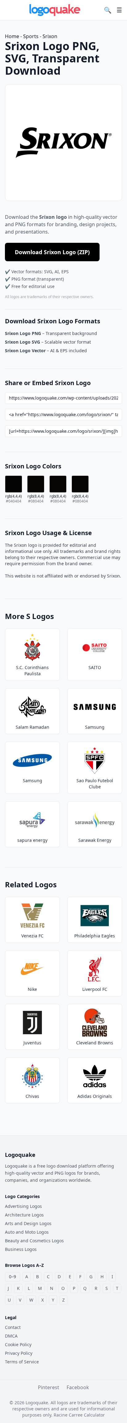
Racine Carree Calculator (79, 1415)
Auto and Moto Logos (27, 1232)
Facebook (78, 1387)
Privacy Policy (18, 1353)
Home (12, 36)
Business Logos (21, 1249)
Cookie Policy (18, 1344)
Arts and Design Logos (28, 1223)
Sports (31, 36)
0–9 (12, 1276)
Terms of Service (22, 1362)
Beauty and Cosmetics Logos (34, 1241)
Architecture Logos (24, 1215)
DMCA (11, 1336)
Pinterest (48, 1387)
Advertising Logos (23, 1206)
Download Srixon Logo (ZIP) (52, 252)
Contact (13, 1327)
